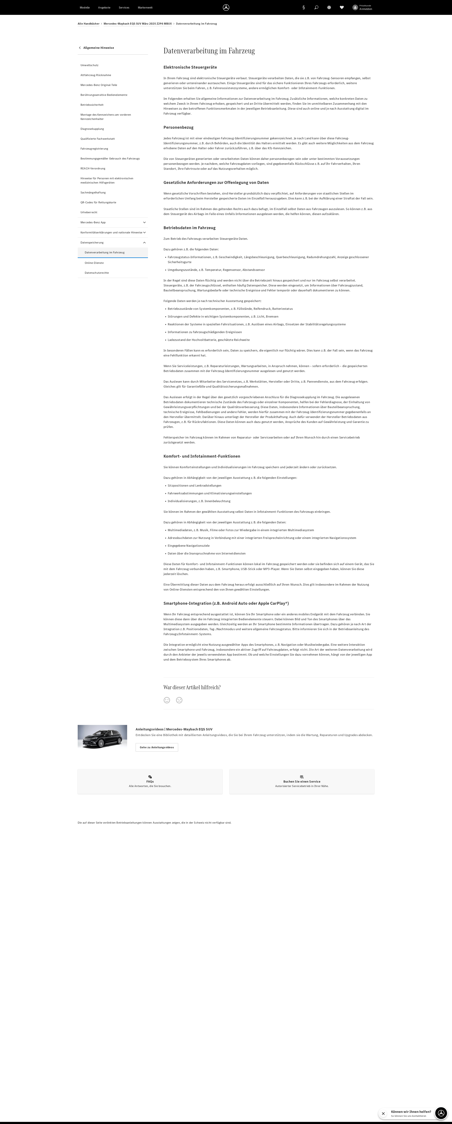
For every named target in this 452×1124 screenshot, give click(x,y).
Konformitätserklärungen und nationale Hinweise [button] (111, 232)
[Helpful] (166, 700)
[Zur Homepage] (226, 7)
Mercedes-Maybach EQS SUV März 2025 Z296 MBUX (138, 23)
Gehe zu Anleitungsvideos (157, 747)
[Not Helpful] (179, 700)
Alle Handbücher (88, 23)
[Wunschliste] (342, 7)
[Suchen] (316, 7)
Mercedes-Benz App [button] (93, 222)
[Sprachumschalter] (329, 7)
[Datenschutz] (304, 7)
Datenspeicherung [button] (92, 242)
